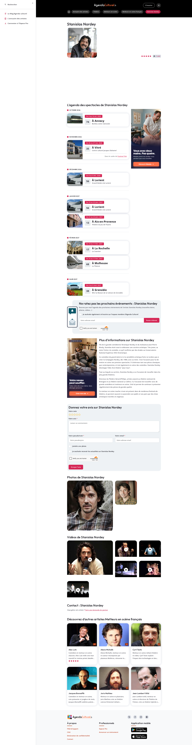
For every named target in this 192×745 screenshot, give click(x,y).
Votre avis (72, 419)
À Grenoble (99, 290)
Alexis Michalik (107, 649)
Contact (70, 739)
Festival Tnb (122, 156)
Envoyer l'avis (76, 467)
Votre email (119, 436)
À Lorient (98, 180)
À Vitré (96, 147)
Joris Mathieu (106, 693)
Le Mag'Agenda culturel (15, 14)
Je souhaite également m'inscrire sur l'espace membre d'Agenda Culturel (110, 314)
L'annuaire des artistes (15, 18)
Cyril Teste (137, 649)
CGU (68, 732)
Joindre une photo (79, 446)
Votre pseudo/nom (76, 436)
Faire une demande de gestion (96, 610)
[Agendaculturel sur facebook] (135, 717)
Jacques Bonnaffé (76, 693)
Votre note (73, 411)
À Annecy (98, 121)
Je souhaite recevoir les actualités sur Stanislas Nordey (93, 451)
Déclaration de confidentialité (78, 736)
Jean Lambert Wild (141, 693)
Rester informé (151, 320)
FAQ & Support (72, 729)
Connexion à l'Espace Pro (16, 23)
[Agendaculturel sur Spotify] (147, 717)
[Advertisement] (114, 85)
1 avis (158, 56)
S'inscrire (148, 5)
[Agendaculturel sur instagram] (141, 717)
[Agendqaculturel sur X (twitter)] (129, 717)
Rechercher (10, 4)
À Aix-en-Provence (104, 221)
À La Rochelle (101, 248)
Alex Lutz (73, 649)
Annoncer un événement (108, 732)
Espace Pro (103, 729)
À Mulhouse (100, 263)
